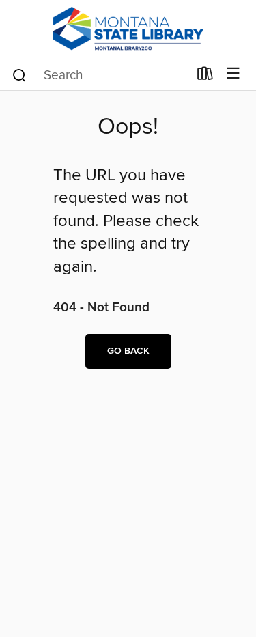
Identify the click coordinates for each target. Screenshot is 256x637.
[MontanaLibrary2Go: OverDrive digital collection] (128, 29)
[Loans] (205, 76)
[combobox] (99, 75)
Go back (128, 351)
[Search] (19, 74)
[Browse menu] (233, 74)
